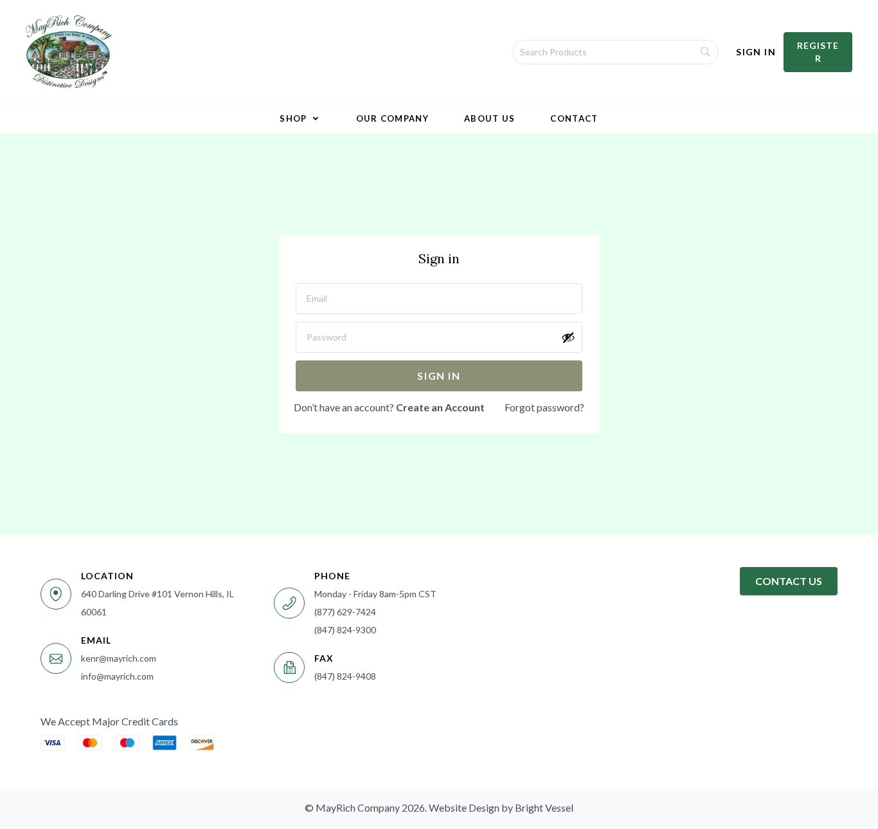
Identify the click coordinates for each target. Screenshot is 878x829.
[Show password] (568, 337)
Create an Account (440, 407)
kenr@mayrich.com (118, 658)
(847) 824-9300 (345, 629)
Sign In (756, 51)
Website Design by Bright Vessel (501, 807)
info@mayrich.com (117, 676)
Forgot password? (544, 407)
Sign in (438, 375)
